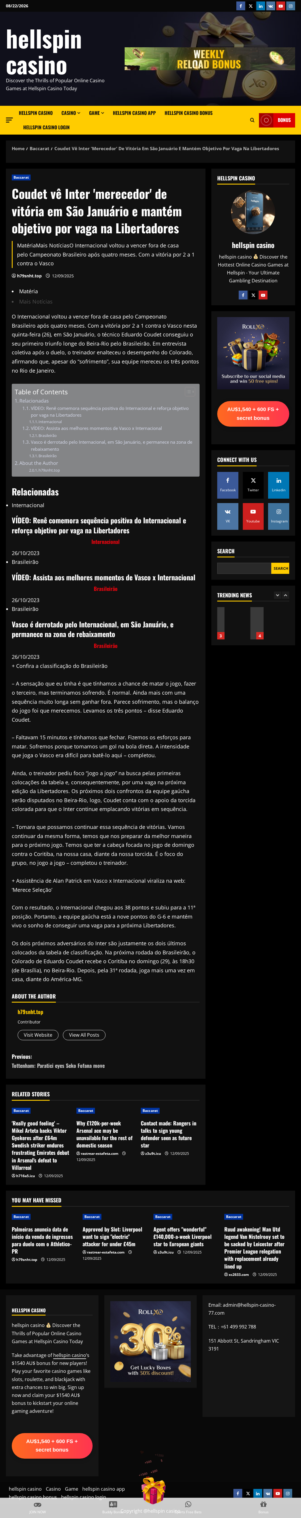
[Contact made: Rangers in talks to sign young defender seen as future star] (170, 1110)
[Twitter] (253, 295)
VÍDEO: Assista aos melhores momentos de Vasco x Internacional (96, 428)
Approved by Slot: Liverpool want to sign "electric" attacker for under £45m (112, 1236)
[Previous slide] (277, 595)
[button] (9, 120)
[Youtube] (263, 295)
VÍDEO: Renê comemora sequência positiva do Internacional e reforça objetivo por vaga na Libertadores (110, 411)
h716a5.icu (25, 1175)
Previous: (58, 1061)
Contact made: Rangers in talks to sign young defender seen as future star (168, 1134)
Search (226, 551)
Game (94, 112)
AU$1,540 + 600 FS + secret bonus (253, 413)
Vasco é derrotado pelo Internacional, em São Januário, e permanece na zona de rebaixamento (111, 445)
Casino (68, 112)
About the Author (38, 463)
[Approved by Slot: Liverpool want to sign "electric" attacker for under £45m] (115, 1216)
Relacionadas (34, 401)
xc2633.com (239, 1274)
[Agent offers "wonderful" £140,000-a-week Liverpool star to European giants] (185, 1216)
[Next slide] (285, 595)
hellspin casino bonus (189, 112)
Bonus (284, 120)
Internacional (50, 421)
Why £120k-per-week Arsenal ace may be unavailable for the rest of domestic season (104, 1134)
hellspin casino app (134, 112)
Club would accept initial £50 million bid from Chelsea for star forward (263, 623)
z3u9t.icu (153, 1153)
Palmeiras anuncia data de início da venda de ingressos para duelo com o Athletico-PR (42, 1240)
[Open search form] (252, 120)
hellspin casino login (46, 127)
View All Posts (84, 1035)
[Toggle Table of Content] (187, 392)
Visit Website (38, 1035)
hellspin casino (44, 51)
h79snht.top (29, 276)
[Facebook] (243, 295)
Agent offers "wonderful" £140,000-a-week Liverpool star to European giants (182, 1236)
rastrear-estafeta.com (99, 1153)
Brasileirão (48, 435)
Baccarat (21, 177)
